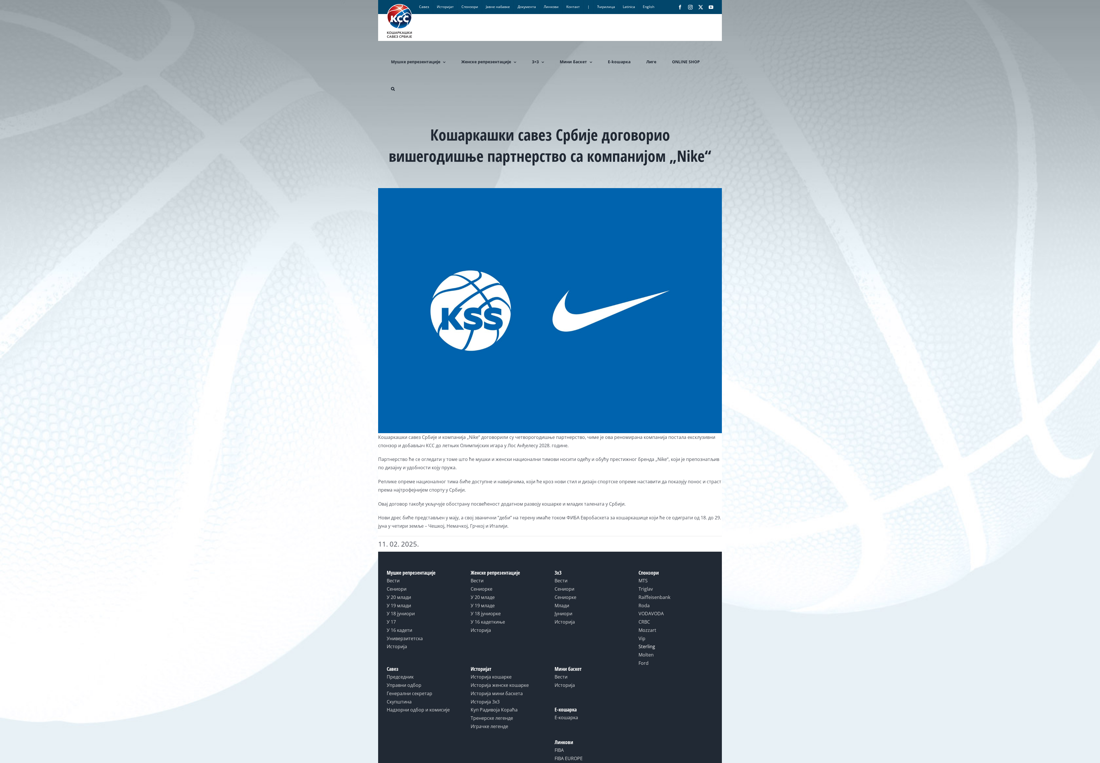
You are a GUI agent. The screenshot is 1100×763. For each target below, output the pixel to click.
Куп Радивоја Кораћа (494, 710)
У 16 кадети (399, 630)
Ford (644, 663)
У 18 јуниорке (486, 613)
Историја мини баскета (497, 693)
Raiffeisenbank (654, 597)
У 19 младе (483, 605)
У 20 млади (399, 597)
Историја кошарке (491, 677)
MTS (643, 580)
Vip (642, 638)
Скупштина (399, 702)
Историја (397, 646)
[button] (393, 88)
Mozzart (647, 630)
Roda (644, 605)
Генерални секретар (409, 693)
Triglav (646, 589)
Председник (400, 677)
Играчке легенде (489, 726)
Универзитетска (405, 638)
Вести (393, 580)
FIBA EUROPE (569, 758)
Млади (562, 605)
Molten (646, 655)
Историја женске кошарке (500, 685)
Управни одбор (404, 685)
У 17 (391, 622)
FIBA (559, 750)
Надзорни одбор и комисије (418, 710)
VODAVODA (651, 613)
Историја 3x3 (485, 702)
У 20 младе (483, 597)
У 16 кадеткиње (488, 622)
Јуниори (563, 613)
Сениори (396, 589)
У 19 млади (399, 605)
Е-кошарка (566, 717)
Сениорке (481, 589)
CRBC (644, 622)
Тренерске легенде (492, 718)
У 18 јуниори (401, 613)
